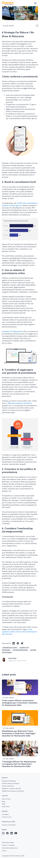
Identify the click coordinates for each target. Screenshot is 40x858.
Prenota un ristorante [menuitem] (9, 825)
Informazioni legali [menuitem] (8, 842)
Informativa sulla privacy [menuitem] (9, 848)
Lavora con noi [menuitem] (6, 817)
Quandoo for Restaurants (12, 331)
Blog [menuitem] (3, 801)
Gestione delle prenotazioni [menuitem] (10, 783)
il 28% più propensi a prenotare (19, 403)
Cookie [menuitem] (4, 851)
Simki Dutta (12, 658)
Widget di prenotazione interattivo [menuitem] (13, 791)
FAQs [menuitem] (3, 804)
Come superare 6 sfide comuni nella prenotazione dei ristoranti (19, 631)
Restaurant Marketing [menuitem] (9, 781)
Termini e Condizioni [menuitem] (8, 845)
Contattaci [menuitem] (5, 814)
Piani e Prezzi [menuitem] (6, 799)
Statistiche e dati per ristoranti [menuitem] (11, 788)
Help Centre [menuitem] (5, 806)
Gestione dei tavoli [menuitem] (8, 786)
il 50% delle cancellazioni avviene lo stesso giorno (19, 204)
